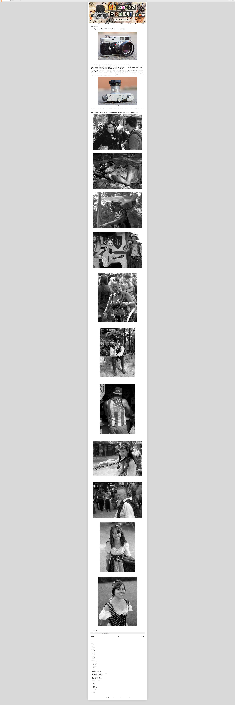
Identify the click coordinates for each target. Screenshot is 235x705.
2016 (93, 657)
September (94, 666)
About (99, 23)
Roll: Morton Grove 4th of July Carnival (98, 678)
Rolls (136, 23)
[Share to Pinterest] (107, 633)
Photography (107, 23)
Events (143, 23)
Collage (122, 23)
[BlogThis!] (104, 633)
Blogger (129, 697)
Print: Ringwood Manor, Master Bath (98, 675)
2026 (93, 643)
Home (118, 636)
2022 (93, 649)
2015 (93, 659)
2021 (93, 650)
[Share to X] (105, 633)
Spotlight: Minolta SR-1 (96, 680)
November (94, 663)
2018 (93, 654)
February (94, 687)
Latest (92, 23)
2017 (93, 656)
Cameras (129, 23)
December (94, 661)
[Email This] (103, 633)
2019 (93, 653)
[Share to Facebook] (106, 633)
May (93, 683)
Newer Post (93, 636)
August (94, 667)
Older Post (142, 636)
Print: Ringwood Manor (96, 677)
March (94, 686)
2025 (93, 644)
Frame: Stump (94, 670)
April (93, 684)
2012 (93, 692)
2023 (93, 647)
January (94, 689)
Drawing (114, 23)
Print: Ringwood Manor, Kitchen (97, 674)
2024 (93, 646)
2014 (93, 660)
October (94, 664)
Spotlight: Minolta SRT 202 (96, 671)
